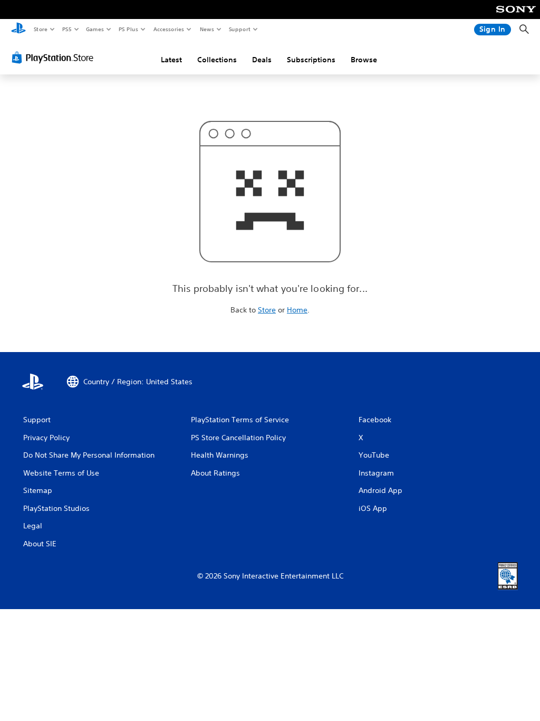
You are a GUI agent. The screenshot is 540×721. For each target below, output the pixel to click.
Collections (217, 59)
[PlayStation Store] (54, 57)
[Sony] (516, 16)
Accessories (168, 29)
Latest (171, 59)
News (207, 29)
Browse (364, 59)
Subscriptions (311, 59)
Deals (262, 59)
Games (94, 29)
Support (239, 29)
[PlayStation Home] (18, 29)
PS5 (67, 29)
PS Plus (128, 29)
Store (40, 29)
